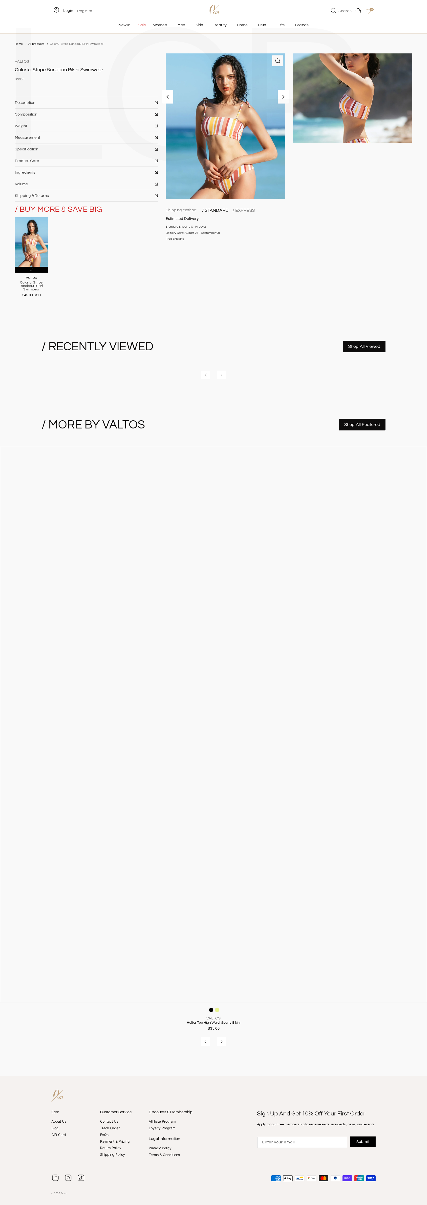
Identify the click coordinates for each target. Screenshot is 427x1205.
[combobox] (341, 10)
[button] (86, 102)
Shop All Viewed (364, 346)
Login (68, 11)
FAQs (104, 1135)
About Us (58, 1122)
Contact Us (109, 1122)
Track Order (110, 1128)
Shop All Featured (362, 424)
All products (36, 44)
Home (19, 44)
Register (84, 11)
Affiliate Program (162, 1122)
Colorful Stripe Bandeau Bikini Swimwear (76, 44)
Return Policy (110, 1148)
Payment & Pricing (115, 1141)
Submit (363, 1142)
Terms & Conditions (164, 1155)
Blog (55, 1128)
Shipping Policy (112, 1155)
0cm (63, 1193)
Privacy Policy (160, 1148)
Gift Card (58, 1135)
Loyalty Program (162, 1128)
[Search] (333, 10)
